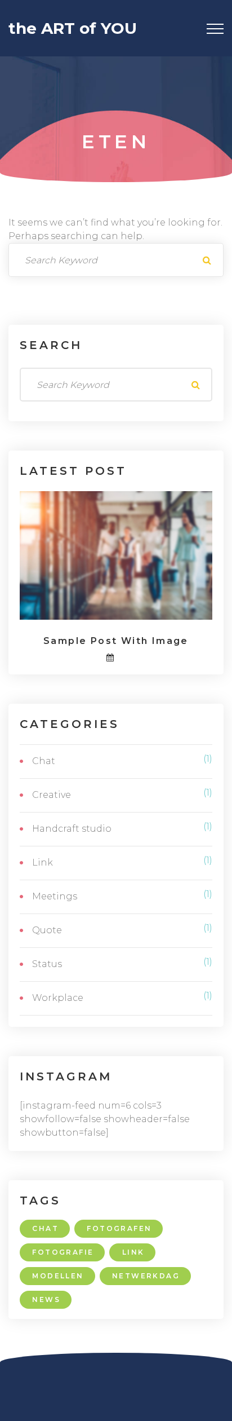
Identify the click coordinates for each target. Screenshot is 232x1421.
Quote (47, 930)
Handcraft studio (71, 828)
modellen (57, 1276)
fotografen (119, 1228)
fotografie (62, 1252)
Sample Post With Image (116, 641)
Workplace (57, 997)
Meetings (54, 896)
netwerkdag (146, 1276)
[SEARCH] (207, 260)
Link (42, 862)
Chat (43, 761)
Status (47, 964)
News (46, 1299)
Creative (51, 794)
